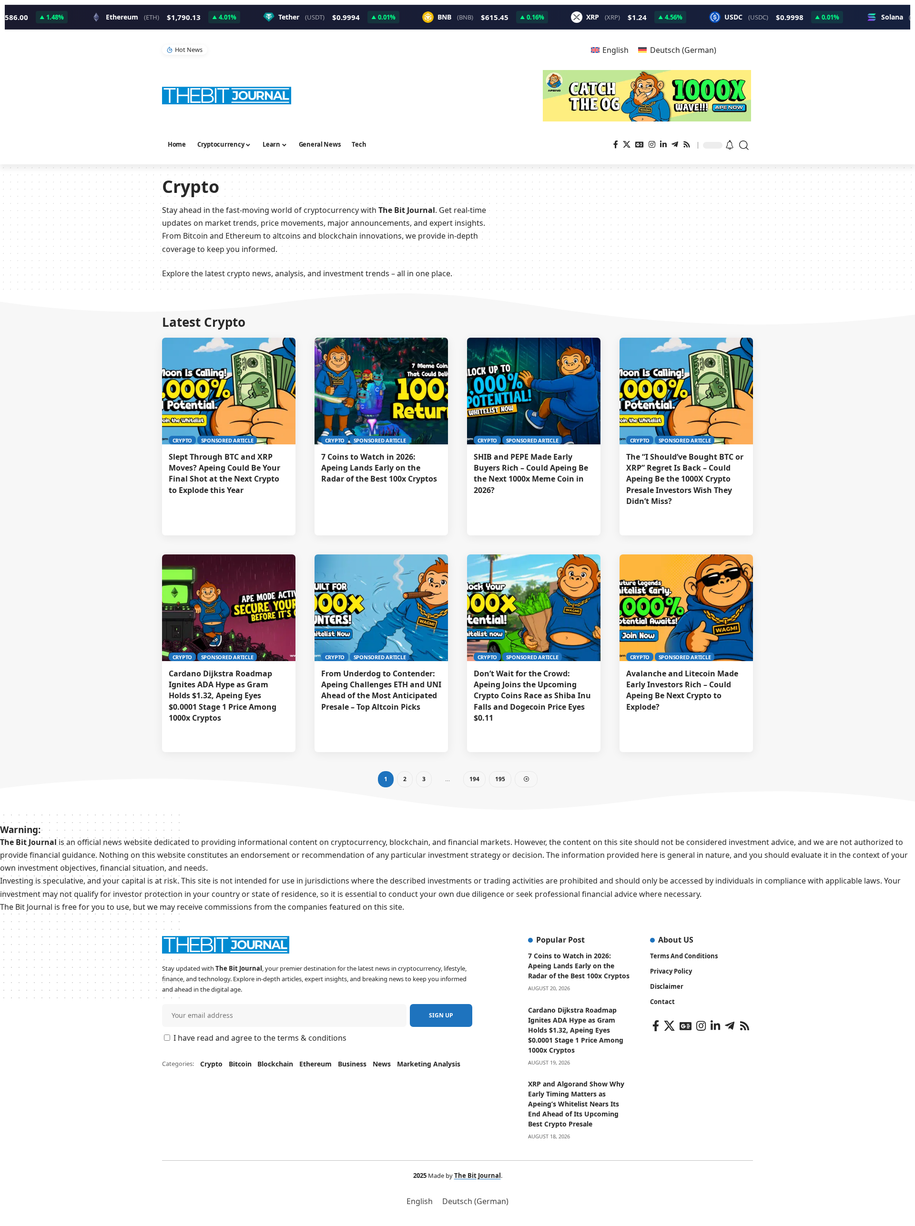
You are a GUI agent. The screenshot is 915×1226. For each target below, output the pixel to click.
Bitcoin (240, 1063)
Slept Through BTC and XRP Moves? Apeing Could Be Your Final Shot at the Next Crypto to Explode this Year (224, 473)
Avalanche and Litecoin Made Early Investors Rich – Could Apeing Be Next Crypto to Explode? (682, 690)
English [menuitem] (615, 50)
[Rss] (687, 144)
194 (474, 779)
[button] (745, 145)
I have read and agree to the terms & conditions (259, 1038)
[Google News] (639, 144)
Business (352, 1063)
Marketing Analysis (428, 1063)
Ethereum (315, 1063)
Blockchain (275, 1063)
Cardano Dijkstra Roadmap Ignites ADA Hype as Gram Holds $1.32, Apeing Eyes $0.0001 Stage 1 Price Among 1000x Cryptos (222, 695)
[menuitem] (609, 50)
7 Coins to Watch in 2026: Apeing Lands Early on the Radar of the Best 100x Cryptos (379, 468)
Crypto (183, 440)
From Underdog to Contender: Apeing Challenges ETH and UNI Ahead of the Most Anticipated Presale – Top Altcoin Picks (381, 690)
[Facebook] (615, 144)
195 (500, 779)
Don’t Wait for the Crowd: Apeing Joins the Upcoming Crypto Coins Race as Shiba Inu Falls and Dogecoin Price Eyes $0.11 (532, 695)
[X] (626, 144)
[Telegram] (675, 144)
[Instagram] (652, 144)
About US (675, 940)
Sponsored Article (227, 440)
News (382, 1063)
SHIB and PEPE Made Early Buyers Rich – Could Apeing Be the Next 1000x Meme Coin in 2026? (531, 473)
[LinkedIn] (663, 144)
